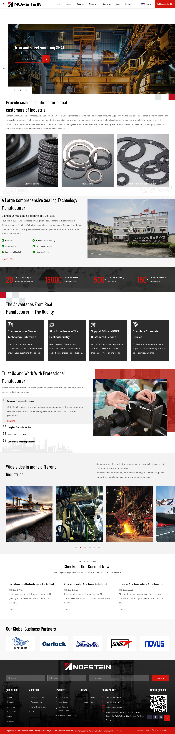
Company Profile (37, 697)
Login (166, 730)
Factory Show (36, 702)
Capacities (106, 4)
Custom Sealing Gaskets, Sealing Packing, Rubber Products (99, 731)
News (118, 4)
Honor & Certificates (39, 707)
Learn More (8, 259)
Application (93, 4)
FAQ (32, 711)
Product (68, 4)
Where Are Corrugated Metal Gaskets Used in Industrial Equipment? (37, 583)
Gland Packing (63, 697)
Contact (128, 4)
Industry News (89, 702)
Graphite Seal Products (134, 162)
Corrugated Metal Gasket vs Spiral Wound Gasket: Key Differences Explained (95, 583)
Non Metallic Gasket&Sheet (81, 166)
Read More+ (14, 609)
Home (58, 4)
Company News (89, 697)
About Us (80, 4)
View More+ (11, 420)
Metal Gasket (16, 162)
